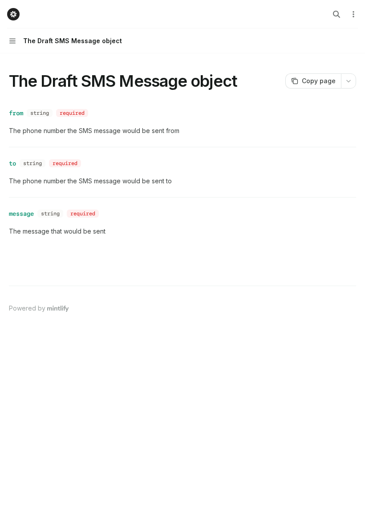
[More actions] (353, 14)
